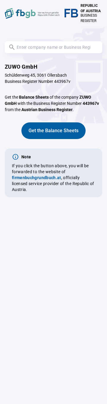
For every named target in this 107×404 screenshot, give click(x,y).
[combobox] (53, 47)
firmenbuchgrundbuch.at (36, 177)
